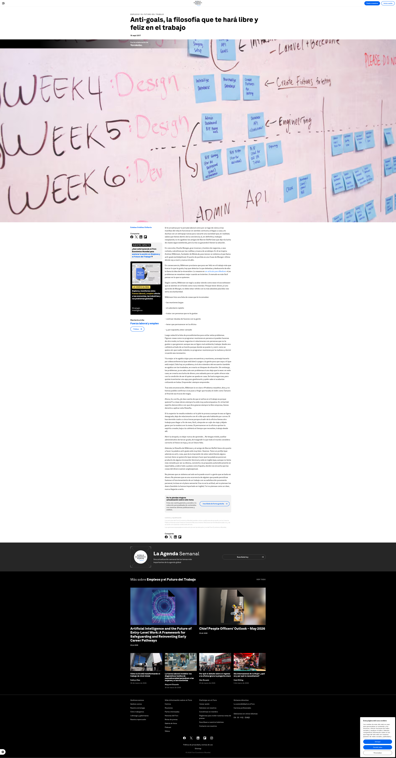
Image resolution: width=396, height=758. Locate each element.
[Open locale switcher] (2, 752)
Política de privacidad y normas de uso (198, 745)
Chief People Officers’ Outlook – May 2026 (232, 628)
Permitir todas (377, 747)
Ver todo (261, 579)
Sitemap (198, 749)
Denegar (378, 742)
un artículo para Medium (215, 271)
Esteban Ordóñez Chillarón (141, 227)
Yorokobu (136, 45)
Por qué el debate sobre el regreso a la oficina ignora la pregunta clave (215, 675)
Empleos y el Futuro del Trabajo (147, 14)
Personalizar (378, 753)
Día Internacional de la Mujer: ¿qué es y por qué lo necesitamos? (249, 675)
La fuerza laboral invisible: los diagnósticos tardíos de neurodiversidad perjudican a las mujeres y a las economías (179, 677)
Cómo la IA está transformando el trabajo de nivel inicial (145, 675)
